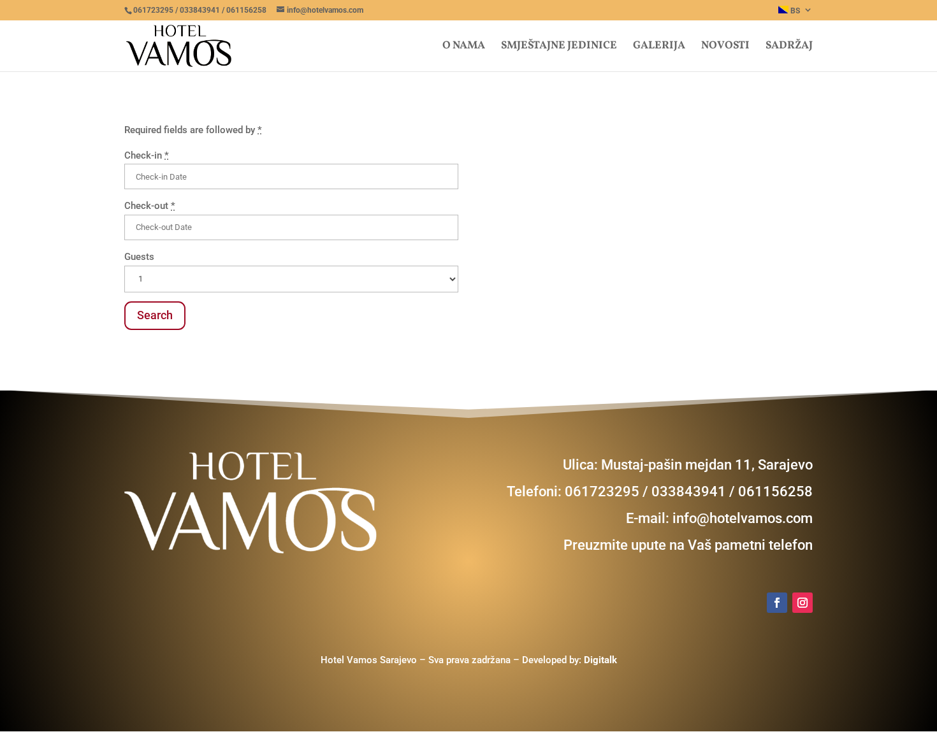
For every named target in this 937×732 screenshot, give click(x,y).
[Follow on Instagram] (802, 602)
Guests (139, 256)
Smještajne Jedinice (559, 47)
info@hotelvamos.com (742, 518)
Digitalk (600, 660)
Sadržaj (789, 47)
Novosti (725, 47)
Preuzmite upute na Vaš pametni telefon (688, 545)
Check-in (146, 155)
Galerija (659, 47)
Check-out (149, 206)
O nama (463, 47)
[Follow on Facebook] (777, 602)
